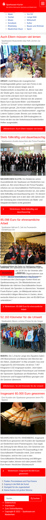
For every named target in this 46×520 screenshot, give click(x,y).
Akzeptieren (7, 273)
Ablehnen (21, 273)
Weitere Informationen (17, 277)
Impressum (33, 277)
